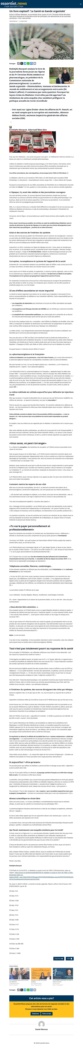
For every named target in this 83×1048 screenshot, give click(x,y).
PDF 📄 (69, 958)
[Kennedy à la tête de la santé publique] (41, 973)
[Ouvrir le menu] (80, 4)
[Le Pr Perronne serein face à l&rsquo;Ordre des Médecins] (19, 973)
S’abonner (35, 1013)
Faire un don (46, 1013)
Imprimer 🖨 (59, 958)
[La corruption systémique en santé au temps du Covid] (63, 973)
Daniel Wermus (13, 21)
